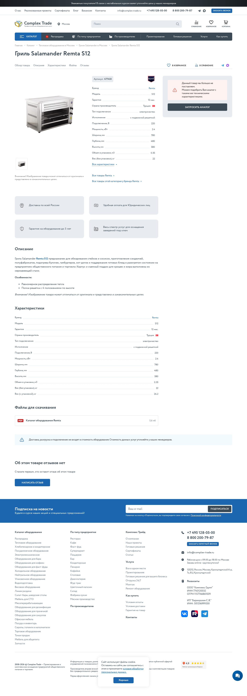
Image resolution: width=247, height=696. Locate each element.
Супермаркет (77, 551)
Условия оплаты (134, 602)
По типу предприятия (88, 36)
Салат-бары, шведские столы (31, 595)
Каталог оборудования (28, 532)
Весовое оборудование (27, 587)
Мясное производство (82, 599)
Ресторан (75, 539)
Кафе (73, 543)
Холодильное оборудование (30, 571)
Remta (152, 88)
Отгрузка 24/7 (133, 580)
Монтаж (130, 585)
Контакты (131, 617)
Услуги (204, 36)
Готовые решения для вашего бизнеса (146, 576)
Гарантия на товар (135, 610)
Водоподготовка (24, 583)
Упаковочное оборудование (30, 579)
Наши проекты (134, 543)
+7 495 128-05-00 (157, 11)
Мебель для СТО (24, 599)
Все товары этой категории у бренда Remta (115, 181)
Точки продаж (22, 635)
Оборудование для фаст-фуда (31, 567)
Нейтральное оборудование (30, 575)
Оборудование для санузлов (30, 615)
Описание (38, 65)
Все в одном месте (136, 568)
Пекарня (75, 567)
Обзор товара (22, 65)
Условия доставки (135, 606)
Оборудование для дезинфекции (33, 607)
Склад (73, 591)
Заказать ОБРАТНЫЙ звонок (203, 544)
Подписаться (220, 509)
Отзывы (84, 65)
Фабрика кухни (78, 595)
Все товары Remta (102, 175)
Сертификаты (133, 551)
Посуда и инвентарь (26, 623)
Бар (72, 559)
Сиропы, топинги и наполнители (32, 627)
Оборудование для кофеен (29, 563)
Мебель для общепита (27, 639)
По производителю (125, 36)
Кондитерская (78, 563)
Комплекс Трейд (135, 532)
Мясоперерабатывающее (29, 603)
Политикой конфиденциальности (206, 515)
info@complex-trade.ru (129, 10)
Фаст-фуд (75, 547)
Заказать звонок (222, 10)
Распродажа (57, 36)
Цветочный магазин (81, 587)
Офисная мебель (24, 619)
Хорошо (123, 680)
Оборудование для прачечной (31, 611)
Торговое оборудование (28, 631)
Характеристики (57, 65)
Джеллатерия (77, 579)
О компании (132, 539)
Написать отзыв (32, 482)
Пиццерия (75, 555)
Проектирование (155, 36)
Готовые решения (182, 36)
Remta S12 (42, 259)
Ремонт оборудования (138, 589)
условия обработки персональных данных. (122, 670)
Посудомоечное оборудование (32, 551)
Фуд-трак (75, 583)
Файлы (73, 65)
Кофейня (75, 571)
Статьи (129, 555)
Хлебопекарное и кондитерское (32, 547)
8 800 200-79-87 (182, 11)
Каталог (31, 36)
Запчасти (20, 643)
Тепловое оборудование (28, 543)
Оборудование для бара (28, 559)
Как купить (222, 36)
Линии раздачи (23, 591)
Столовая (75, 575)
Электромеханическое (27, 555)
